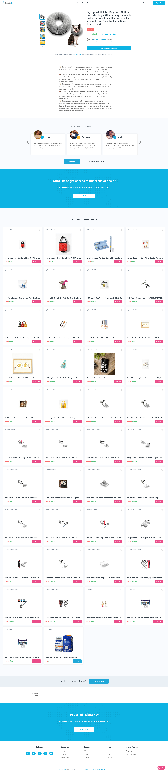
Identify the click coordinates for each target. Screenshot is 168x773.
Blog (87, 757)
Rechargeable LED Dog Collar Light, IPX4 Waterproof (23, 258)
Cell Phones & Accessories (95, 350)
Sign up (65, 751)
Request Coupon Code (109, 48)
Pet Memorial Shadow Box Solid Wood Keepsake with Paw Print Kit (69, 498)
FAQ (76, 3)
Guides (109, 757)
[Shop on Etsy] (110, 696)
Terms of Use (89, 769)
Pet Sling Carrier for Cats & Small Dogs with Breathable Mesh (67, 378)
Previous (27, 142)
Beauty (90, 589)
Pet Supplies (111, 41)
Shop (69, 3)
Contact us (87, 754)
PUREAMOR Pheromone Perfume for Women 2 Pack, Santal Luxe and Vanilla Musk (115, 618)
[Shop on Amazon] (77, 696)
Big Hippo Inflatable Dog (99, 39)
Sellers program (131, 754)
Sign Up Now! (84, 196)
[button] (39, 230)
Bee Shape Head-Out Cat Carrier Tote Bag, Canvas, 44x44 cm (67, 418)
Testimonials (109, 751)
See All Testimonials (97, 161)
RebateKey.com (77, 54)
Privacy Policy (100, 769)
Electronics (132, 589)
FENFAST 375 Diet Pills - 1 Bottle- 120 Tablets (61, 658)
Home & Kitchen (11, 230)
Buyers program (131, 751)
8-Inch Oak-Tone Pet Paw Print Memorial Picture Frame (146, 338)
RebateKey (62, 769)
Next (140, 142)
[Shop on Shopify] (126, 696)
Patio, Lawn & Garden (135, 270)
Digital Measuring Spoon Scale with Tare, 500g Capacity (146, 378)
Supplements (51, 629)
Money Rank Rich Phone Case (96, 378)
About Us (85, 3)
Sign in (65, 754)
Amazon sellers (65, 757)
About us (87, 751)
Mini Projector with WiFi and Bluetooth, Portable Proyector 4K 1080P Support (31, 658)
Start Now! (72, 161)
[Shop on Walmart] (61, 696)
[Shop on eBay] (94, 696)
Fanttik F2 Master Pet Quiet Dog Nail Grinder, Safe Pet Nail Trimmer (110, 258)
